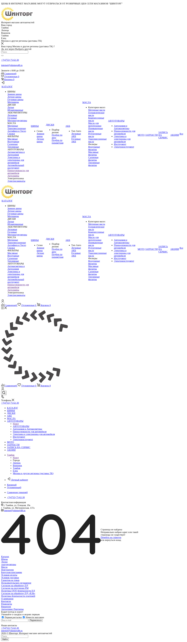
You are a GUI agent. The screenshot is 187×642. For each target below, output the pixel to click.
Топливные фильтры (94, 163)
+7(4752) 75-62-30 (10, 60)
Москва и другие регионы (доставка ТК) (33, 473)
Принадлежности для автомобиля (18, 171)
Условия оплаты (9, 575)
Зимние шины (14, 94)
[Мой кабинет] (3, 83)
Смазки (11, 133)
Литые (10, 107)
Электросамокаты (16, 181)
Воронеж (17, 465)
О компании (7, 598)
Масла (4, 567)
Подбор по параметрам (57, 141)
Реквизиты (6, 604)
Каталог (5, 556)
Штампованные (15, 110)
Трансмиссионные (16, 128)
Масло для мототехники (94, 124)
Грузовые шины (15, 99)
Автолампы (13, 176)
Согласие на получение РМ (14, 588)
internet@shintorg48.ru (11, 65)
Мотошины (13, 102)
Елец (15, 471)
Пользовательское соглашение (16, 583)
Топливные (13, 147)
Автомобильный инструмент (15, 166)
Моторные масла (96, 110)
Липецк (17, 463)
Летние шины (14, 97)
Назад (16, 423)
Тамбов (16, 468)
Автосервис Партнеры (12, 609)
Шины (4, 559)
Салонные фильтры (93, 158)
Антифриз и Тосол (16, 131)
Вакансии (6, 606)
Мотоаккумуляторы (17, 120)
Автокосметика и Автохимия (16, 153)
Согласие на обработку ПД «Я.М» (18, 593)
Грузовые (12, 118)
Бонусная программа (11, 572)
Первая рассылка (13, 617)
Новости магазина (34, 617)
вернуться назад (113, 540)
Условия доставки (10, 577)
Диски (4, 562)
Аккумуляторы (8, 564)
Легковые (12, 115)
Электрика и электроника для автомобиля (15, 160)
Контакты (6, 601)
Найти (5, 639)
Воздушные (13, 141)
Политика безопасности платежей (18, 596)
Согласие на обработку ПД (14, 585)
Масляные (12, 139)
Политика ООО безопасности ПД (18, 591)
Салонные (12, 144)
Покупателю (7, 569)
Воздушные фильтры (94, 148)
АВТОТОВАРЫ (21, 426)
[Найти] (2, 55)
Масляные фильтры (93, 153)
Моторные (12, 126)
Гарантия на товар (10, 580)
